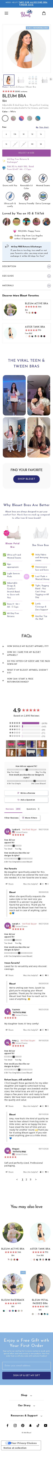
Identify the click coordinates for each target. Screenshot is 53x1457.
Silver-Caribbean (38, 118)
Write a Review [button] (27, 793)
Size (4, 127)
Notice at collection (15, 1447)
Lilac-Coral (21, 118)
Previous (2, 79)
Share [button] (11, 884)
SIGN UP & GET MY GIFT (26, 1375)
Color (9, 112)
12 (32, 134)
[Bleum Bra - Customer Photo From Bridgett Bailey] (21, 753)
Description (9, 266)
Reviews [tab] (10, 809)
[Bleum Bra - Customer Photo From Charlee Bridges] (11, 744)
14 (41, 134)
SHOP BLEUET (26, 479)
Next (51, 79)
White (5, 118)
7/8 (15, 134)
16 (6, 144)
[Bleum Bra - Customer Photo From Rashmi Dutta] (42, 744)
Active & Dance (17, 87)
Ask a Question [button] (28, 799)
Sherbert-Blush (30, 118)
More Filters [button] (31, 817)
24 (41, 144)
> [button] (36, 1179)
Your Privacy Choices (24, 1443)
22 (32, 144)
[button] (6, 13)
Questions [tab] (31, 809)
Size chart (44, 127)
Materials (8, 286)
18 (15, 144)
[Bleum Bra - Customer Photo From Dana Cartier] (42, 753)
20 (24, 144)
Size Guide (8, 276)
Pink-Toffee (13, 118)
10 (23, 134)
